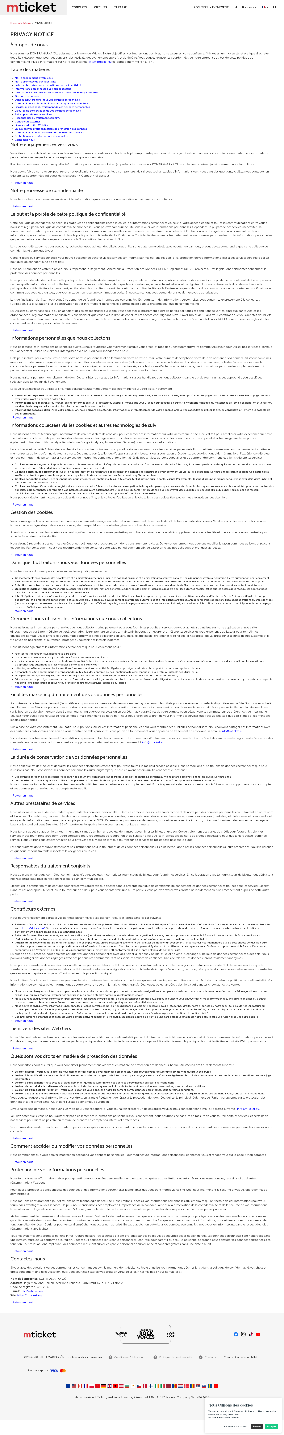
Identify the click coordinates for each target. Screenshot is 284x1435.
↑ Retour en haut (21, 182)
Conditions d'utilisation (128, 1357)
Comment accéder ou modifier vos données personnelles (49, 132)
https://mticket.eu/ (29, 1295)
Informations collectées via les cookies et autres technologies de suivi (56, 92)
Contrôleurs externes (27, 121)
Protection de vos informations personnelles (41, 136)
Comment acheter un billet (240, 1357)
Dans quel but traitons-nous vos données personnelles (47, 99)
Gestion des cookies (27, 96)
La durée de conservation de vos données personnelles (48, 110)
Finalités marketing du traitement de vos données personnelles (52, 107)
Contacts (210, 1357)
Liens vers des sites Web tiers (32, 125)
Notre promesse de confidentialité (35, 81)
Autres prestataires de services (33, 114)
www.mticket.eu (100, 61)
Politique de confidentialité (175, 1357)
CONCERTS (79, 7)
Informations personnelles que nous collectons (43, 88)
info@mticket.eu (232, 731)
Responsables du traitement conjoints (37, 118)
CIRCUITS (100, 7)
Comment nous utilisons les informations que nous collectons (51, 103)
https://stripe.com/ (33, 928)
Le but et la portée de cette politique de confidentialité (48, 85)
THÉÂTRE (120, 7)
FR (266, 7)
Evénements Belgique (20, 23)
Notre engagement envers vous (34, 78)
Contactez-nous (25, 139)
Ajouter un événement (211, 7)
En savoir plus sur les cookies (223, 1417)
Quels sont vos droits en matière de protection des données (51, 128)
